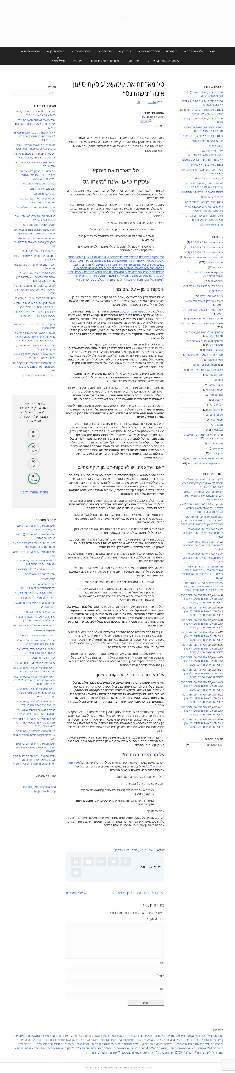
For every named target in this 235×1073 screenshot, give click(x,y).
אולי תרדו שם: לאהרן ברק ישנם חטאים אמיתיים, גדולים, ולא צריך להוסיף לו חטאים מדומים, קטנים (202, 520)
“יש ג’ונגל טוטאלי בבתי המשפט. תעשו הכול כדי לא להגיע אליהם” (182, 1040)
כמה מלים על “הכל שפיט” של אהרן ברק (35, 298)
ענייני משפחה (215, 389)
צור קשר (77, 61)
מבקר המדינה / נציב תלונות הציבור (205, 354)
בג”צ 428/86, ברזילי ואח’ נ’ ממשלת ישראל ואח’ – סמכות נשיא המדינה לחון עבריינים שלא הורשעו (35, 277)
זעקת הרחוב (216, 414)
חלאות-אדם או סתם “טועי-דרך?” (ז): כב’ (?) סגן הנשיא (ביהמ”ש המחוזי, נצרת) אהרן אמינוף (201, 508)
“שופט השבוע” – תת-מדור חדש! (39, 224)
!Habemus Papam (212, 197)
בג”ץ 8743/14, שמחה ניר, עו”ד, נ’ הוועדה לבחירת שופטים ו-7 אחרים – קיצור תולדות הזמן (138, 1052)
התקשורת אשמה (214, 349)
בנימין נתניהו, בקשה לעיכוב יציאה (38, 183)
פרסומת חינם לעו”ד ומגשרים (103, 61)
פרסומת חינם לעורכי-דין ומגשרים (206, 318)
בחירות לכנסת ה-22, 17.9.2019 (206, 247)
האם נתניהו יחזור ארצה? (42, 188)
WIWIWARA (216, 582)
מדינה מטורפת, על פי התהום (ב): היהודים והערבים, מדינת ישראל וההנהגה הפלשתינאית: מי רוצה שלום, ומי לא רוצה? (34, 760)
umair (219, 491)
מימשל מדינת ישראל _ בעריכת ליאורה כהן (201, 323)
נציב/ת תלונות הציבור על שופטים (206, 286)
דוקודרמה (171, 51)
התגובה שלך (155, 919)
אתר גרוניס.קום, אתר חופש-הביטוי (121, 1040)
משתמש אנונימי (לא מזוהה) (209, 566)
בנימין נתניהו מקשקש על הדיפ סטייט (204, 202)
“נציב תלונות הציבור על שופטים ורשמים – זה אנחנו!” (108, 1044)
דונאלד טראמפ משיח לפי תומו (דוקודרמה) (202, 192)
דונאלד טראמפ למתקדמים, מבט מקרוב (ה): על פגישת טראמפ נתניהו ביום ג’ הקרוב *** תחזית (35, 692)
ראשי (212, 51)
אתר (161, 989)
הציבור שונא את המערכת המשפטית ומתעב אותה (41, 1036)
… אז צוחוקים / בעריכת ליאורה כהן (205, 463)
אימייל (160, 976)
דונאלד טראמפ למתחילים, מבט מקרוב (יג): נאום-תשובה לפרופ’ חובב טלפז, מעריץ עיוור (33, 367)
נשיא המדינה (216, 359)
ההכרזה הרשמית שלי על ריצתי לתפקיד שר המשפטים (79, 1048)
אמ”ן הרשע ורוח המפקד (210, 224)
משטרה (219, 424)
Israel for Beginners (205, 364)
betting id (217, 479)
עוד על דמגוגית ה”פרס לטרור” (207, 141)
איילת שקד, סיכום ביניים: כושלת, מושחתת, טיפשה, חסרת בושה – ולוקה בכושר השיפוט (34, 315)
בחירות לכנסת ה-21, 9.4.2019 (207, 242)
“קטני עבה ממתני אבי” (43, 193)
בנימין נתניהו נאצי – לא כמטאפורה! (205, 164)
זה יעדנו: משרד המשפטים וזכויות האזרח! (199, 1044)
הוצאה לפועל (216, 384)
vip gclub (217, 504)
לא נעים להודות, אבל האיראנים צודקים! (202, 159)
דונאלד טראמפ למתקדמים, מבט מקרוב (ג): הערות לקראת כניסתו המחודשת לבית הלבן (34, 735)
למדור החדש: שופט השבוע (119, 1036)
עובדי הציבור (216, 374)
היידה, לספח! (216, 146)
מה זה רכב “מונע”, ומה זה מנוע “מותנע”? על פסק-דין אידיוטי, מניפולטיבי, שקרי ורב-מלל (34, 289)
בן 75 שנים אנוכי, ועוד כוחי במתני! (54, 1044)
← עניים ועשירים (76, 893)
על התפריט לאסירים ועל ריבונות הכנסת (35, 663)
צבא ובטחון (217, 429)
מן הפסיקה (217, 448)
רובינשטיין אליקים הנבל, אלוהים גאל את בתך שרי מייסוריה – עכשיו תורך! (180, 1036)
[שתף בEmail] (88, 861)
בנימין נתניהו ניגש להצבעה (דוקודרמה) (203, 136)
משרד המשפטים (214, 262)
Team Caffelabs (213, 516)
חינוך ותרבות (216, 453)
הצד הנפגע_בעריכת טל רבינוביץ (134, 850)
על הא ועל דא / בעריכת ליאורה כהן (205, 458)
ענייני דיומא (217, 419)
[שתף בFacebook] (126, 861)
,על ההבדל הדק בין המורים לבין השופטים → (138, 893)
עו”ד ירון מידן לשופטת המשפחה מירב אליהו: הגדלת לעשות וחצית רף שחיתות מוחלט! (35, 124)
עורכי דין (218, 291)
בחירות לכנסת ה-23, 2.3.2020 (207, 252)
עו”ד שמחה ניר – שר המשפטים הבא (190, 1048)
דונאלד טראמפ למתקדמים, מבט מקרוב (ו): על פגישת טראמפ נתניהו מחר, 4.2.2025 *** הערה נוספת (34, 680)
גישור (220, 379)
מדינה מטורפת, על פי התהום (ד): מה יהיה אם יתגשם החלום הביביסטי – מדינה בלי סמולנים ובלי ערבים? (33, 722)
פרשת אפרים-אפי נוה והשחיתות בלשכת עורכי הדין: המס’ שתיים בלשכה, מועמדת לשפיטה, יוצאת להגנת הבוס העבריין (35, 337)
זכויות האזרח (216, 394)
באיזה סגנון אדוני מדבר (211, 296)
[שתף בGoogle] (101, 861)
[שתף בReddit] (76, 872)
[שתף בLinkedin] (76, 861)
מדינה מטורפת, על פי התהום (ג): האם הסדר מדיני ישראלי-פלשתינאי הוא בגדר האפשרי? (35, 747)
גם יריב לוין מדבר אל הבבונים (208, 178)
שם (162, 962)
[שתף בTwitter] (113, 861)
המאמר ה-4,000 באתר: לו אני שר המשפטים (140, 1048)
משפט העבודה (215, 443)
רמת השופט (216, 281)
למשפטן (218, 399)
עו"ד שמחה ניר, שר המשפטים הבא (205, 257)
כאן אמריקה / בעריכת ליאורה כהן (206, 369)
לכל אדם (218, 404)
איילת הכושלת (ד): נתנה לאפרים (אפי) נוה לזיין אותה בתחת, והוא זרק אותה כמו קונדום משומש (33, 136)
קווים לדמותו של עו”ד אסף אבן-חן (38, 251)
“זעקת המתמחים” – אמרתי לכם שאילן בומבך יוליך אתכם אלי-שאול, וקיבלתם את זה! (202, 483)
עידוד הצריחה (215, 409)
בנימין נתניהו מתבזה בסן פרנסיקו (38, 375)
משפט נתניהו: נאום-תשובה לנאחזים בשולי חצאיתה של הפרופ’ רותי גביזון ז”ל (203, 533)
